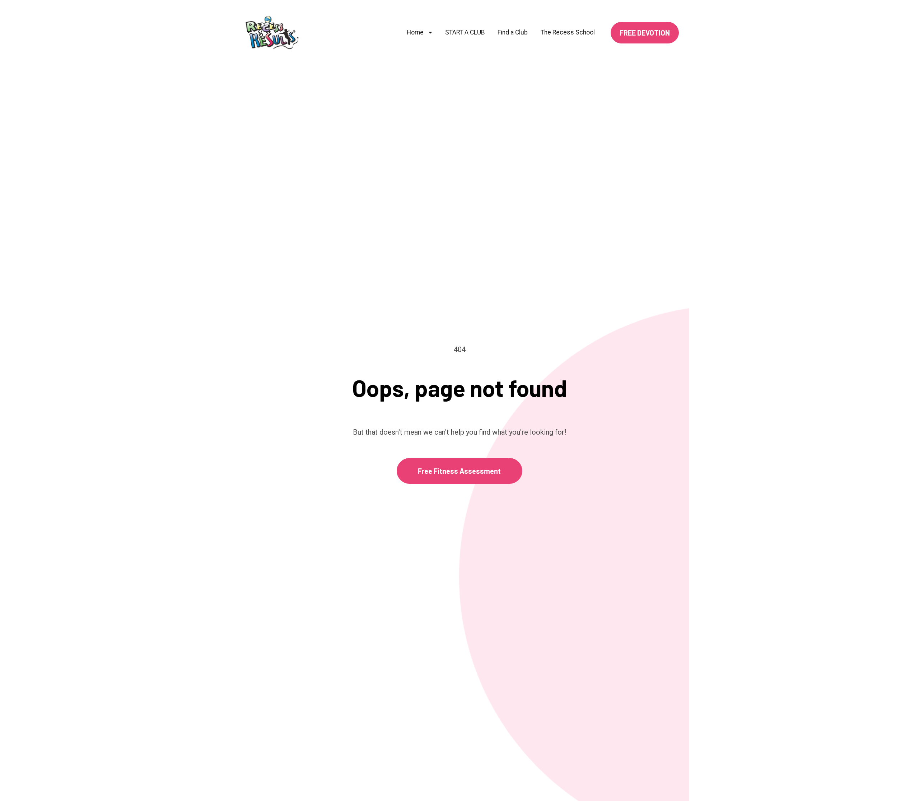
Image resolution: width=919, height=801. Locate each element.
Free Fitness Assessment (459, 471)
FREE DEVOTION (645, 32)
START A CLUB (465, 32)
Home (415, 32)
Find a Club (513, 32)
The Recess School (568, 32)
